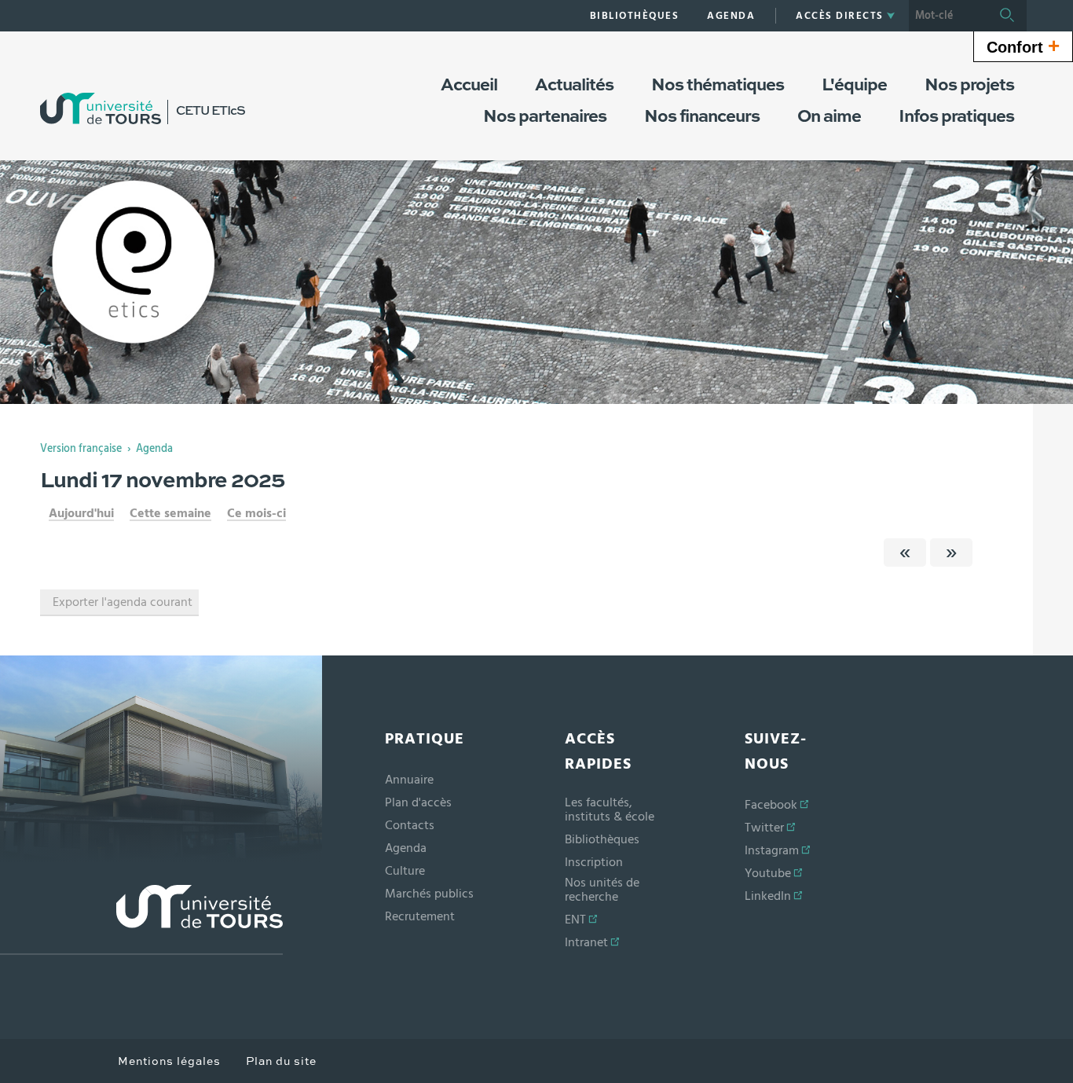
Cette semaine (170, 513)
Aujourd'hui (81, 513)
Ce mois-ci (256, 513)
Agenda (154, 448)
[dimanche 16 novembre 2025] (905, 552)
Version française (81, 448)
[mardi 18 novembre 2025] (951, 552)
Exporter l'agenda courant (122, 602)
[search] (948, 15)
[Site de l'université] (141, 920)
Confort (1023, 45)
